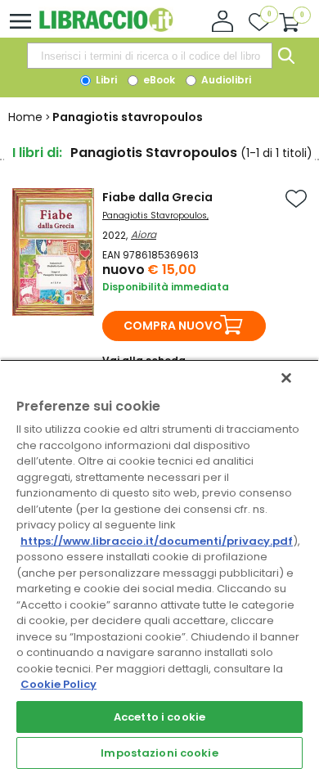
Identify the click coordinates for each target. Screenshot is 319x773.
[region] (159, 566)
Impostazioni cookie (159, 753)
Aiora (143, 234)
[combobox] (149, 56)
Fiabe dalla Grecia (157, 197)
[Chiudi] (286, 378)
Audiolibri (225, 80)
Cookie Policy (58, 684)
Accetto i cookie (159, 717)
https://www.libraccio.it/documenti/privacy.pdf (156, 541)
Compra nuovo (173, 325)
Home (25, 117)
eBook (158, 80)
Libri (105, 80)
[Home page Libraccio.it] (105, 28)
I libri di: (37, 152)
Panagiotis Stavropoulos (154, 215)
